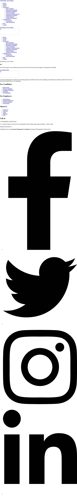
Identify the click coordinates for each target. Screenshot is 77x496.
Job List (5, 4)
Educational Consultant (11, 15)
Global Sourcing (10, 16)
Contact (5, 25)
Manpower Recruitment (11, 10)
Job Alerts (5, 91)
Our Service (6, 7)
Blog (4, 23)
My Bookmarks (6, 92)
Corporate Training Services (12, 14)
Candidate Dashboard (8, 90)
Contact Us (5, 109)
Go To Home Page (4, 70)
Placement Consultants (11, 11)
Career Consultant (10, 12)
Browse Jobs (6, 87)
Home (4, 3)
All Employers (6, 99)
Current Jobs (9, 20)
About (4, 6)
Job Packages (6, 103)
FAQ (4, 115)
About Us (5, 111)
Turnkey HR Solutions (11, 18)
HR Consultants (10, 8)
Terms (4, 112)
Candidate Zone (7, 19)
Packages (5, 113)
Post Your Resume (10, 22)
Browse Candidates (7, 88)
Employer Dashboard (8, 100)
